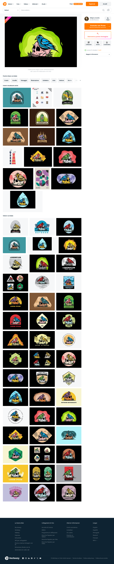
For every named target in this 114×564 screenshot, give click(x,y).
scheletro (46, 80)
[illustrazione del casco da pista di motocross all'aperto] (42, 137)
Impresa (17, 535)
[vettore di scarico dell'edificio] (13, 157)
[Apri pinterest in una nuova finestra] (31, 558)
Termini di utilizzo (77, 558)
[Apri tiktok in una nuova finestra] (34, 558)
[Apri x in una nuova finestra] (37, 558)
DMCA (43, 530)
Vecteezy (17, 530)
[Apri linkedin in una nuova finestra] (29, 558)
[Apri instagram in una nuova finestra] (26, 558)
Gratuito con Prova (98, 26)
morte (70, 80)
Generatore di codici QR (22, 550)
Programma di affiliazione (49, 532)
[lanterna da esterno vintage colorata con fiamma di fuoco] (42, 117)
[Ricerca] (103, 10)
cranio (6, 80)
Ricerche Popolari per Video (48, 542)
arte (54, 80)
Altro (94, 540)
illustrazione (35, 80)
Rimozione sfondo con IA (22, 547)
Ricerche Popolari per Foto (50, 539)
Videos (26, 4)
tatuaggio (24, 80)
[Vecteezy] (4, 4)
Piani (71, 4)
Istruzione (18, 538)
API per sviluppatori (21, 540)
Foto (18, 4)
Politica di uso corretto (102, 558)
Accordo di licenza (47, 527)
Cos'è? (99, 50)
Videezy (17, 532)
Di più (43, 4)
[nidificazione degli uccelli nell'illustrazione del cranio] (17, 97)
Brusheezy (18, 527)
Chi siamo (70, 532)
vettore (61, 80)
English (95, 527)
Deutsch (95, 535)
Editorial (34, 4)
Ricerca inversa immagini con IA (24, 543)
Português (96, 532)
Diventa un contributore (70, 536)
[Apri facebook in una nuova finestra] (23, 558)
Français (95, 538)
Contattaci (70, 530)
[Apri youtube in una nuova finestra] (40, 558)
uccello (14, 80)
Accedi (105, 4)
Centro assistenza (72, 527)
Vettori (10, 4)
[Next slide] (79, 80)
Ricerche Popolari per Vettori (48, 536)
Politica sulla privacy (88, 558)
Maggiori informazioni (92, 54)
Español (95, 530)
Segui (107, 20)
